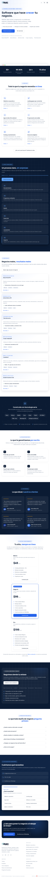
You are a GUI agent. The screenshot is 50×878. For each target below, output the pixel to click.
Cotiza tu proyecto (7, 30)
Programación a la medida (31, 851)
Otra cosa (28, 806)
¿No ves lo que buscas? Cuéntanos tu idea (25, 150)
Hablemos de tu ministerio (11, 682)
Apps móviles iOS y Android (31, 849)
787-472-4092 (7, 777)
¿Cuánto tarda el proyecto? (10, 731)
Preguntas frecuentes (6, 869)
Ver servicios (20, 30)
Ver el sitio (5, 290)
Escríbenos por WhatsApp (9, 781)
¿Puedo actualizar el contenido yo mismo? (14, 735)
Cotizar (5, 108)
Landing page (29, 796)
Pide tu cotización (31, 654)
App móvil (6, 799)
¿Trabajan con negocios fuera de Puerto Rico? (15, 743)
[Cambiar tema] (41, 3)
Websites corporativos (30, 845)
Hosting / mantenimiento (31, 803)
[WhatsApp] (3, 855)
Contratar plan (25, 579)
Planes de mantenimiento (7, 867)
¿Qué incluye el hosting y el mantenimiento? (14, 739)
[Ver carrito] (44, 2)
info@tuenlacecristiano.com (10, 773)
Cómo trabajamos (5, 865)
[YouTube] (11, 855)
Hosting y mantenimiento (31, 853)
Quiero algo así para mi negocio (10, 269)
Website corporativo (8, 796)
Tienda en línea (7, 803)
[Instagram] (5, 855)
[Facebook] (8, 855)
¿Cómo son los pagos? (9, 747)
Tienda (3, 861)
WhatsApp (28, 865)
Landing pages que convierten (32, 847)
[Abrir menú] (47, 2)
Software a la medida (30, 799)
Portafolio (4, 863)
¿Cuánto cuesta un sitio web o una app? (13, 727)
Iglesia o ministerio (8, 806)
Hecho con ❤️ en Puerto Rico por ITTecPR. (40, 876)
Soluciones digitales (30, 855)
